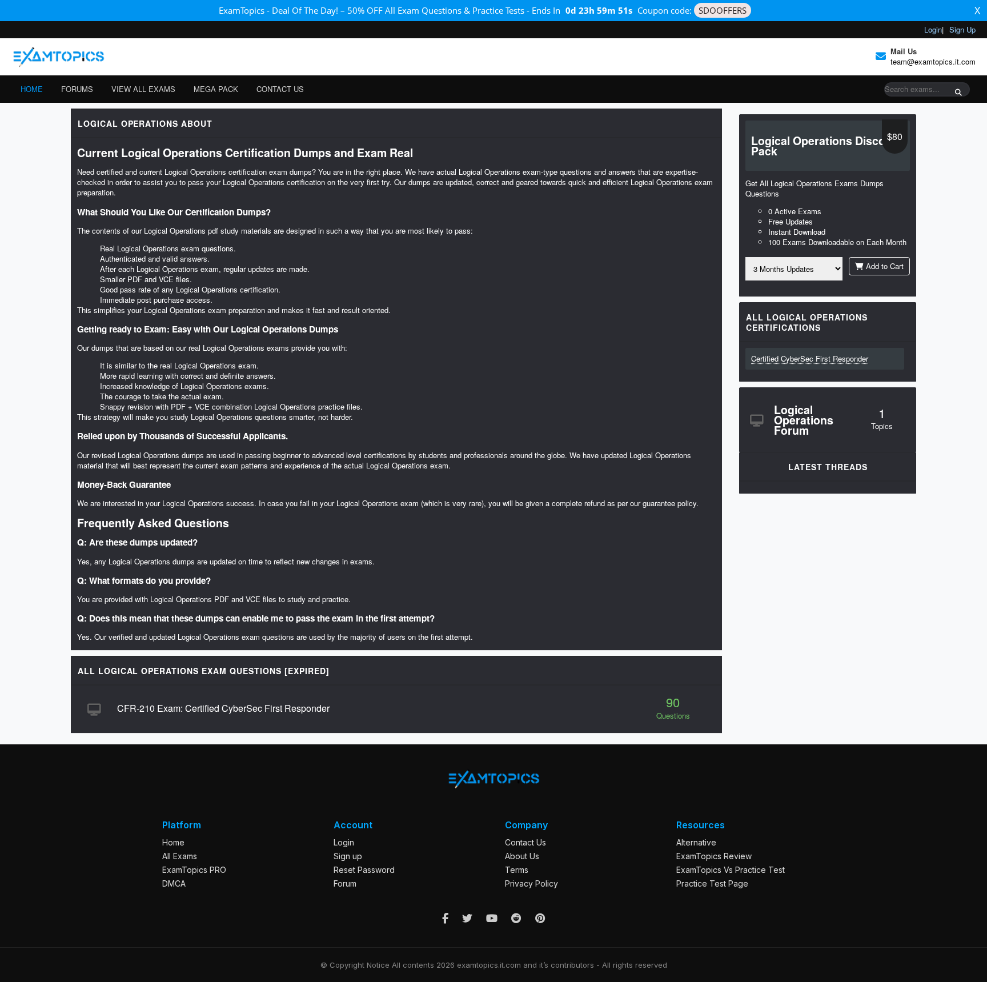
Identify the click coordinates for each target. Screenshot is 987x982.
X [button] (977, 10)
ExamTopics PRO (194, 870)
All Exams (179, 856)
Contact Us (280, 88)
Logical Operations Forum (803, 420)
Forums (77, 88)
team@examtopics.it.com (933, 61)
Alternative (696, 842)
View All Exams (143, 88)
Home (32, 88)
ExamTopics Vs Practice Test (730, 870)
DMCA (174, 883)
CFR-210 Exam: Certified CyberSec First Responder (223, 708)
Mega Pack (216, 88)
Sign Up (962, 30)
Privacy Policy (531, 883)
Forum (345, 883)
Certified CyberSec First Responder (809, 358)
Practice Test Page (712, 883)
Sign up (348, 856)
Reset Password (364, 870)
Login (933, 30)
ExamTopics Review (714, 856)
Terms (516, 870)
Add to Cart (884, 265)
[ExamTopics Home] (58, 56)
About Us (522, 856)
